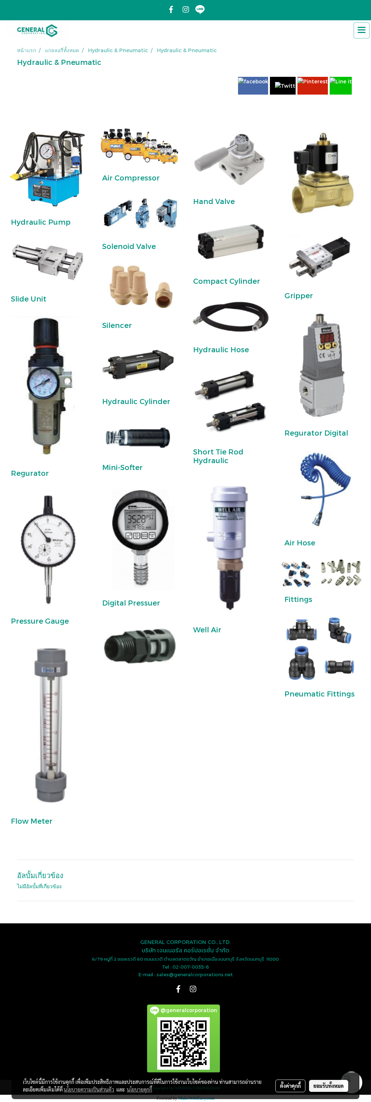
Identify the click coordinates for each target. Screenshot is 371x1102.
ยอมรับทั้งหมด (328, 1085)
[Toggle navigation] (362, 30)
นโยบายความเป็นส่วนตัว (89, 1089)
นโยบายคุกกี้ (139, 1089)
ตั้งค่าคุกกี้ (290, 1085)
